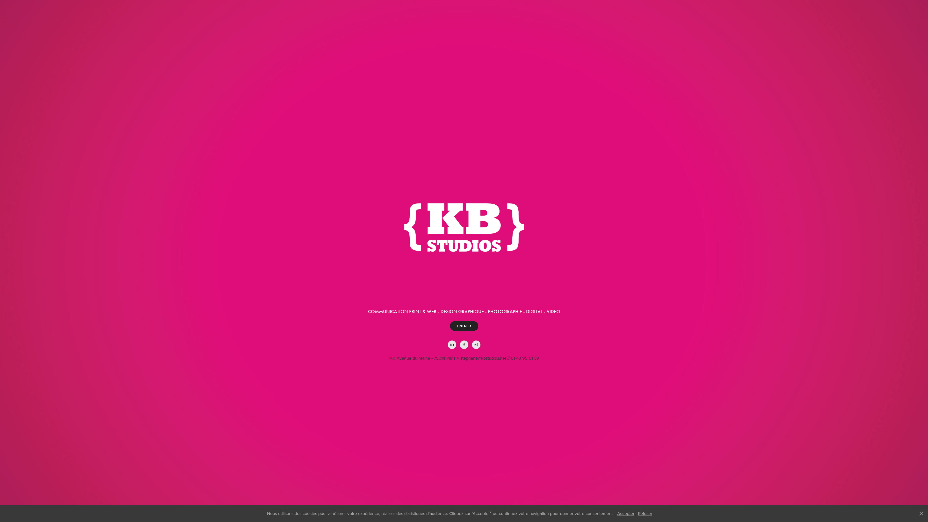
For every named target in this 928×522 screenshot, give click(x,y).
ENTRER (464, 326)
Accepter (625, 513)
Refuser (645, 513)
